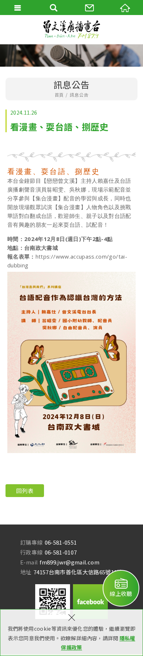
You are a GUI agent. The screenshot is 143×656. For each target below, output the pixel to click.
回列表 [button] (25, 490)
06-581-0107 (61, 552)
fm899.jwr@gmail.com (69, 562)
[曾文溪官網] (71, 29)
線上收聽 (121, 593)
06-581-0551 (61, 542)
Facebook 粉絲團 (90, 601)
